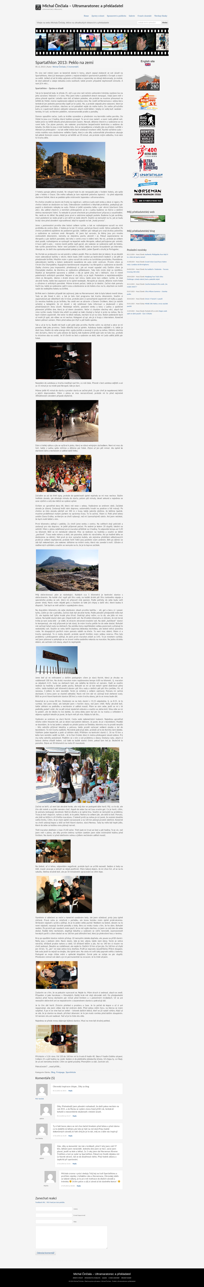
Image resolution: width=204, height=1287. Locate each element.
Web (75, 1222)
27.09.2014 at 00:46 (68, 1186)
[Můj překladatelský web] (148, 218)
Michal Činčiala (59, 67)
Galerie (132, 16)
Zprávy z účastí (98, 16)
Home (86, 16)
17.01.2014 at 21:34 (59, 1136)
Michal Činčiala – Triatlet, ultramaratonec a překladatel (118, 1281)
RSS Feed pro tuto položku (56, 1202)
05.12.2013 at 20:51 (59, 1091)
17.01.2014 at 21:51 (63, 1164)
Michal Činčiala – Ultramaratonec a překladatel (82, 6)
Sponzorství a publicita (116, 16)
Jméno (76, 1209)
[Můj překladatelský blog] (148, 237)
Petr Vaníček (39, 1099)
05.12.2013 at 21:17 (63, 1116)
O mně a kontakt (145, 16)
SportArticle (71, 1072)
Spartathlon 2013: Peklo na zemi (64, 63)
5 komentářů (73, 67)
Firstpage (60, 1072)
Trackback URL (40, 1202)
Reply (70, 1091)
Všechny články (160, 16)
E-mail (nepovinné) (79, 1215)
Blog (53, 1072)
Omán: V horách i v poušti (154, 299)
